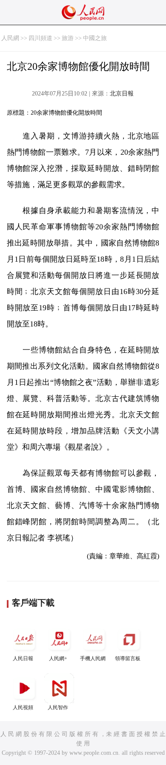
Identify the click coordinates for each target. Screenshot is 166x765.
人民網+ (58, 658)
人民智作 (58, 707)
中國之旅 (95, 38)
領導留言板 (127, 658)
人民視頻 (23, 707)
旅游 (68, 38)
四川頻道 (40, 38)
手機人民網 (93, 658)
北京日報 (122, 93)
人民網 (10, 38)
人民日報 (23, 658)
